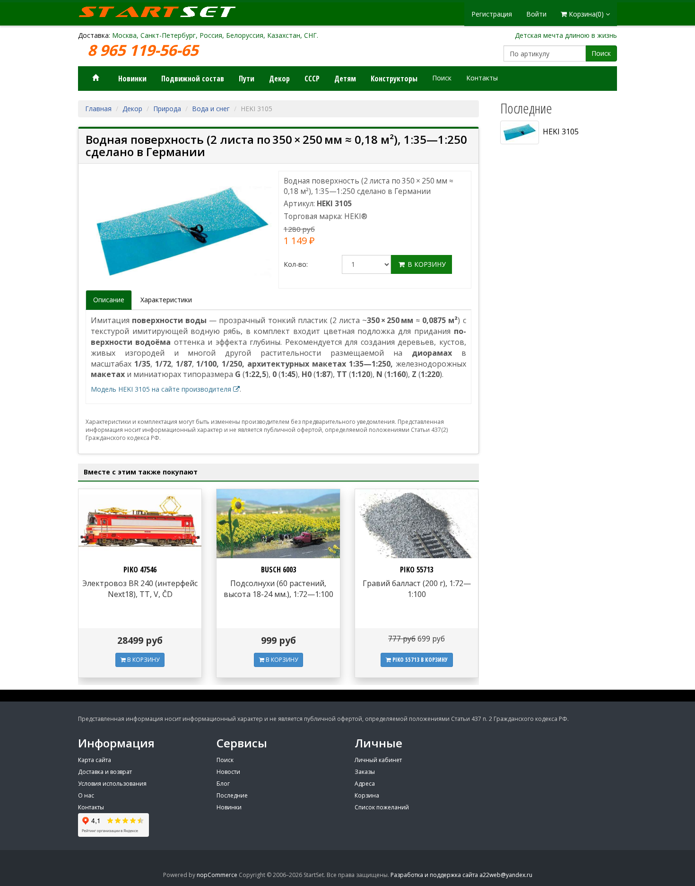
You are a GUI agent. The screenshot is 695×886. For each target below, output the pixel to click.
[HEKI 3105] (182, 232)
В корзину (426, 264)
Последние (232, 795)
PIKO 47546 (139, 569)
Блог (223, 784)
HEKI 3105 (559, 131)
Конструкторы (394, 78)
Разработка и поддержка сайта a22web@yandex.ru (461, 875)
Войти (536, 13)
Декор (279, 78)
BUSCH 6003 (278, 569)
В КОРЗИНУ (142, 660)
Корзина (367, 795)
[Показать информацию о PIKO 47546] (139, 524)
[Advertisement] (555, 453)
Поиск (601, 53)
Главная (98, 108)
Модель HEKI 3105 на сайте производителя (162, 389)
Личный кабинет (378, 760)
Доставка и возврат (105, 772)
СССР (312, 78)
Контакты (482, 77)
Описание (108, 299)
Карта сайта (94, 760)
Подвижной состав (192, 78)
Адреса (365, 784)
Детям (345, 78)
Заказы (365, 772)
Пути (246, 78)
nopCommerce (217, 875)
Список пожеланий (382, 807)
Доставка (93, 35)
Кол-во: (296, 264)
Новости (228, 772)
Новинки (132, 78)
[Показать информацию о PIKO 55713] (416, 524)
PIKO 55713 (416, 569)
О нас (86, 795)
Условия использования (112, 784)
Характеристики (166, 299)
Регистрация (491, 13)
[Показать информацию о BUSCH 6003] (278, 524)
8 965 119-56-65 (144, 50)
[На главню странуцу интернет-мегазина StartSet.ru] (163, 11)
